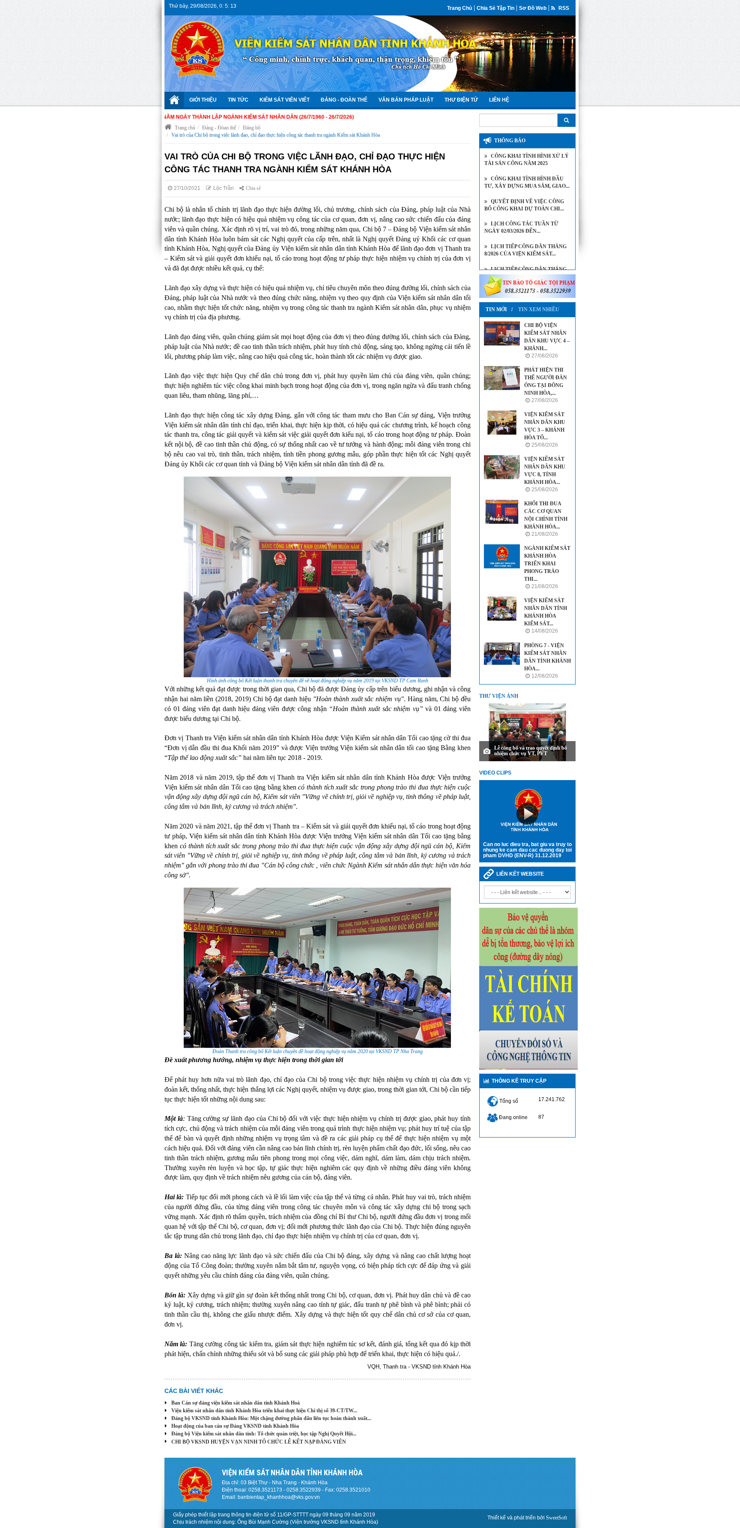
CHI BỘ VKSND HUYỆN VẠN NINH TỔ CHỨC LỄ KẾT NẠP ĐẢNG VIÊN (258, 1442)
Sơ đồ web (532, 8)
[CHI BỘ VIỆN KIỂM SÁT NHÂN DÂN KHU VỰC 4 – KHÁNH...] (502, 333)
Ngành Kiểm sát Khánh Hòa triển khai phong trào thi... (547, 563)
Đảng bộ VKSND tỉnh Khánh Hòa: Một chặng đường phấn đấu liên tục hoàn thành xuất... (271, 1418)
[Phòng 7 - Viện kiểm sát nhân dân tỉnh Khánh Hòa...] (502, 654)
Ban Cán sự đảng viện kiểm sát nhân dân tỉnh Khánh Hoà (235, 1403)
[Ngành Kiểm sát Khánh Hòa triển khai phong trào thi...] (502, 556)
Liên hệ (499, 100)
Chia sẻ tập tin (495, 8)
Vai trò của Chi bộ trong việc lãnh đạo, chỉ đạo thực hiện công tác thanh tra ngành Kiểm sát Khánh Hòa (275, 135)
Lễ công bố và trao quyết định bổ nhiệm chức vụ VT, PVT (530, 750)
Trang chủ (459, 8)
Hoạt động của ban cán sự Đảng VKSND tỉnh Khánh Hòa (235, 1426)
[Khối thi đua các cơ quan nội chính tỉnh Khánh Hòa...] (502, 512)
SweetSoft (556, 1518)
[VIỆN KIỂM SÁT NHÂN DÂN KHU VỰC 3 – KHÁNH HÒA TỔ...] (502, 423)
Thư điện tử (461, 100)
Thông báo (509, 141)
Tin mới (496, 309)
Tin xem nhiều (538, 309)
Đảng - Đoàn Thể (344, 100)
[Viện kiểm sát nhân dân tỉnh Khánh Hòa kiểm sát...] (502, 609)
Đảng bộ (251, 128)
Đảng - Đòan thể (219, 128)
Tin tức (238, 100)
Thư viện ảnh (498, 696)
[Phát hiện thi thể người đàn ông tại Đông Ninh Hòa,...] (502, 378)
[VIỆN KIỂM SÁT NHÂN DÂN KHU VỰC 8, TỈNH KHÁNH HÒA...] (502, 467)
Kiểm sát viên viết (285, 100)
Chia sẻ (253, 188)
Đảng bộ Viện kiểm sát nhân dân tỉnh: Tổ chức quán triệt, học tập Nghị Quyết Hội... (263, 1434)
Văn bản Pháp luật (406, 100)
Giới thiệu (203, 100)
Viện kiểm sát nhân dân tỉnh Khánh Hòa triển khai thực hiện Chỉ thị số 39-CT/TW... (264, 1411)
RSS (563, 8)
